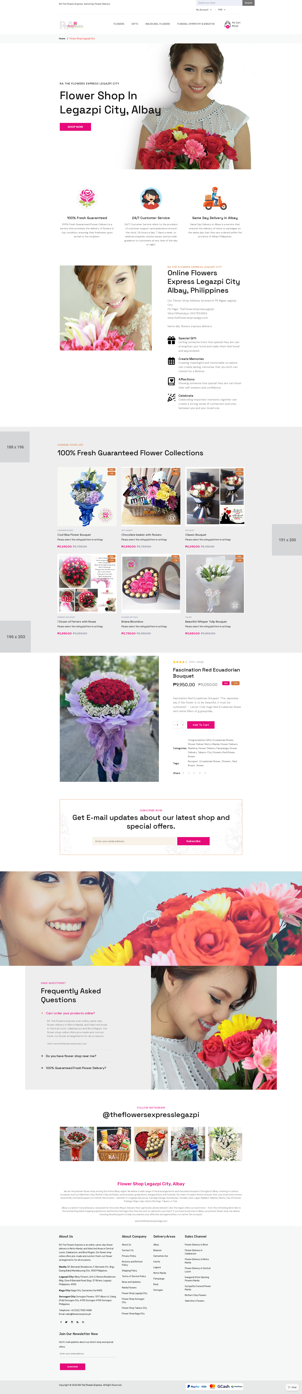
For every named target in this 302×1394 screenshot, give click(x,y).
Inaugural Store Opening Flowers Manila (197, 1279)
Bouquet (189, 530)
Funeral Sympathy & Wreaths (196, 24)
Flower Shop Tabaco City (134, 1308)
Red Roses (229, 752)
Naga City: (65, 1290)
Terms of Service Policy (134, 1276)
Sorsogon (158, 1290)
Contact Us (128, 1250)
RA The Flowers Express (71, 1245)
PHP (220, 9)
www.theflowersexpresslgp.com (151, 1221)
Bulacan (157, 1250)
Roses (191, 756)
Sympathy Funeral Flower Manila (198, 1288)
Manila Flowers (129, 1287)
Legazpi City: (66, 1276)
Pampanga (158, 1278)
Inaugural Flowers (157, 24)
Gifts (134, 24)
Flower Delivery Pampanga (214, 748)
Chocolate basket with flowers (141, 535)
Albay (156, 1244)
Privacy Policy (129, 1256)
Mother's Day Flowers (195, 1295)
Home (62, 38)
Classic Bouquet (195, 535)
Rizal (155, 1284)
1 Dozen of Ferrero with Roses (76, 622)
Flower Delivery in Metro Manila (197, 1261)
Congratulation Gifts (200, 740)
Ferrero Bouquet (66, 617)
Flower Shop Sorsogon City (133, 1301)
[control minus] (184, 729)
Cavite (156, 1261)
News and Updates (131, 1282)
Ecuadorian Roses (223, 740)
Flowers (119, 24)
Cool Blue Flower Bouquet (74, 535)
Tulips (188, 617)
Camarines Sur (160, 1256)
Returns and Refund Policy (132, 1263)
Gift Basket (127, 530)
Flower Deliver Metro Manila (203, 744)
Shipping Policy (129, 1270)
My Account (202, 9)
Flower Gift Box (129, 617)
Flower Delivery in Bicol (196, 1244)
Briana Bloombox (132, 622)
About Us (126, 1244)
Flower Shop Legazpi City (134, 1293)
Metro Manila (159, 1273)
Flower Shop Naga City (133, 1313)
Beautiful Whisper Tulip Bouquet (206, 622)
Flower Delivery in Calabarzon (193, 1252)
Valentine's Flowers (194, 1301)
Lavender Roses (65, 530)
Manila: (63, 1267)
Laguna (157, 1267)
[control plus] (184, 723)
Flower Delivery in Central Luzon (197, 1270)
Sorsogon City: (67, 1296)
